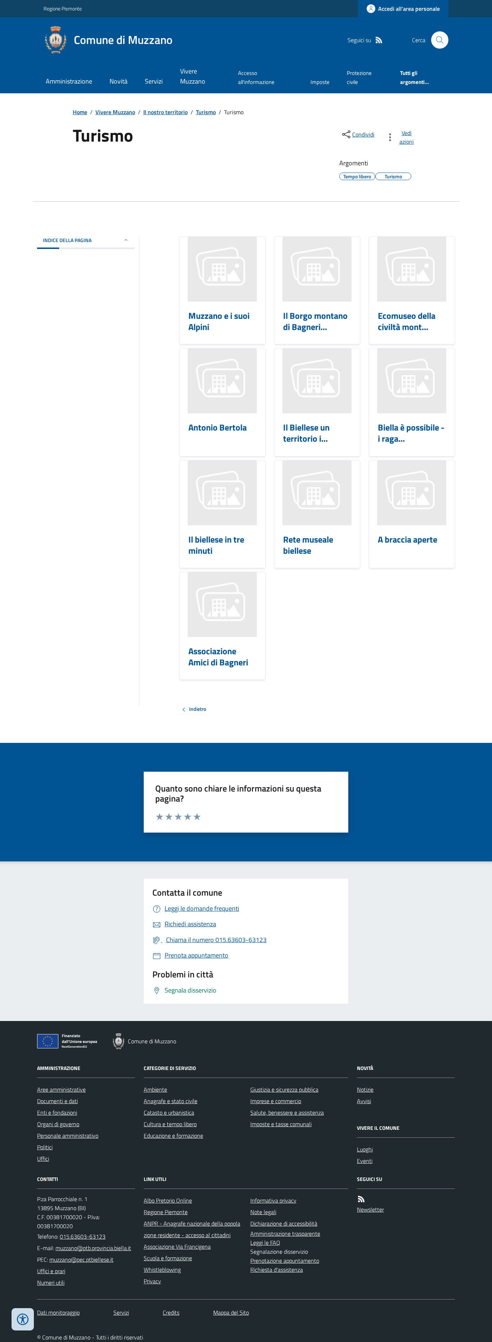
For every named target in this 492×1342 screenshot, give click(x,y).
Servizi (154, 81)
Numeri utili (50, 1282)
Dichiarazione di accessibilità (283, 1223)
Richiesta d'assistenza (276, 1269)
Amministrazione (69, 81)
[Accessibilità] (22, 1319)
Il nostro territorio (165, 112)
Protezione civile (359, 77)
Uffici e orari (51, 1271)
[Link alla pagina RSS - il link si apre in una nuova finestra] (379, 40)
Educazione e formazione (173, 1135)
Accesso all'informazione (256, 77)
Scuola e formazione (168, 1258)
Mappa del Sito (231, 1312)
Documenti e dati (57, 1101)
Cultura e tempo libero (170, 1124)
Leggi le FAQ (265, 1242)
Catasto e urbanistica (169, 1112)
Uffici (43, 1158)
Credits (171, 1312)
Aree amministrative (61, 1089)
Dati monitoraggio (58, 1312)
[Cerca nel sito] (436, 40)
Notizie (365, 1089)
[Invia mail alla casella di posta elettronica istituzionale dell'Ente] (93, 1248)
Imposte (320, 82)
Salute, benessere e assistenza (287, 1112)
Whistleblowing (162, 1269)
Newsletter (370, 1209)
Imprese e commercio (275, 1101)
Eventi (364, 1160)
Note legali (263, 1212)
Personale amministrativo (67, 1135)
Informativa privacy (273, 1200)
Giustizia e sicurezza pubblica (284, 1089)
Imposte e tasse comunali (281, 1124)
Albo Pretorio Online (168, 1200)
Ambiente (155, 1089)
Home (80, 112)
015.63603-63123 (83, 1236)
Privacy (152, 1281)
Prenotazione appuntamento (284, 1260)
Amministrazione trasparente (285, 1233)
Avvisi (364, 1101)
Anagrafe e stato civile (170, 1101)
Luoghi (365, 1149)
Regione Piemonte (63, 8)
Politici (45, 1147)
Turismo (206, 112)
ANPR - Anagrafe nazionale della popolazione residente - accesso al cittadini (192, 1229)
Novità (118, 81)
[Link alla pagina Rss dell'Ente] (361, 1199)
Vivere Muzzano (192, 76)
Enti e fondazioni (57, 1112)
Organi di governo (58, 1124)
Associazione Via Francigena (177, 1246)
